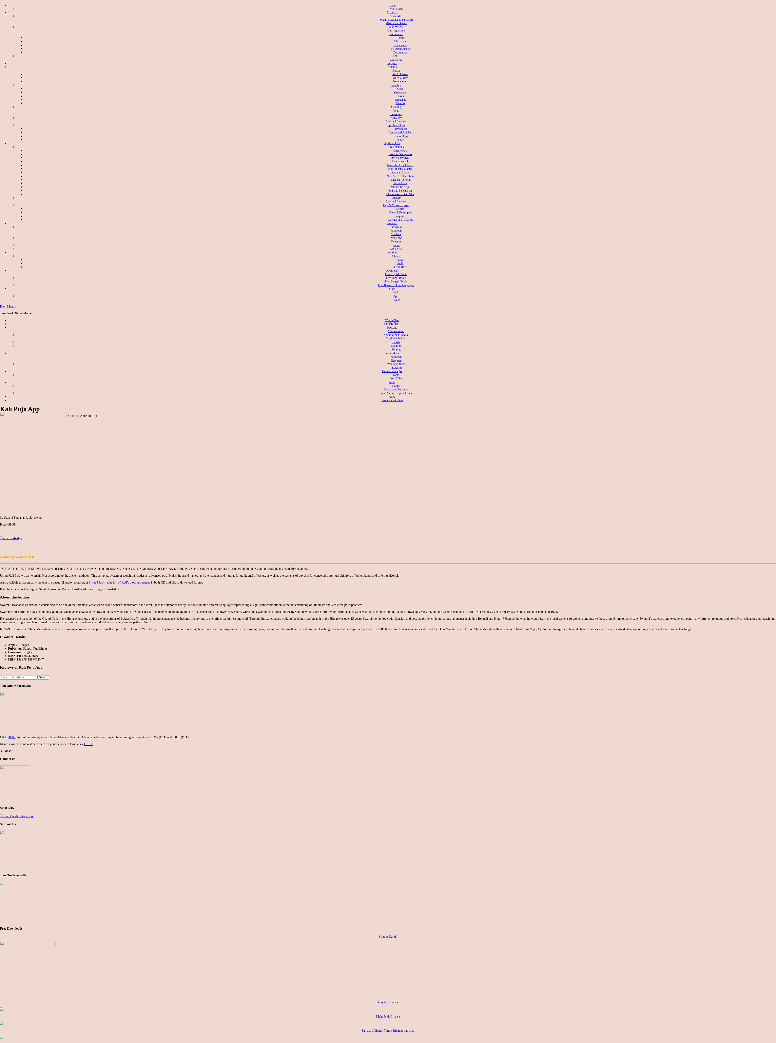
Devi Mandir (8, 306)
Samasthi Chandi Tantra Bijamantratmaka (388, 1030)
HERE (12, 737)
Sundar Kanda (388, 936)
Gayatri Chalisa (388, 1002)
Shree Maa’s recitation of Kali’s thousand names (119, 582)
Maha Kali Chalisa (388, 1016)
